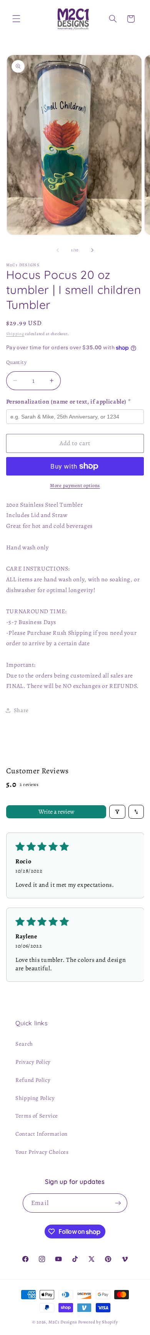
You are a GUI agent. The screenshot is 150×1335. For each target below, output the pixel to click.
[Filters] (117, 812)
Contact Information (41, 1134)
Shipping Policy (35, 1098)
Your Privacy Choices (42, 1152)
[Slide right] (92, 250)
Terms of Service (36, 1116)
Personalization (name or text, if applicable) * (68, 401)
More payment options (75, 485)
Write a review (56, 812)
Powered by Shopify (98, 1322)
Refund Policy (32, 1080)
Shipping (15, 334)
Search (24, 1044)
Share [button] (21, 710)
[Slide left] (57, 250)
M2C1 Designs (62, 1322)
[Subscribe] (118, 1202)
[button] (16, 19)
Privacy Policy (33, 1062)
